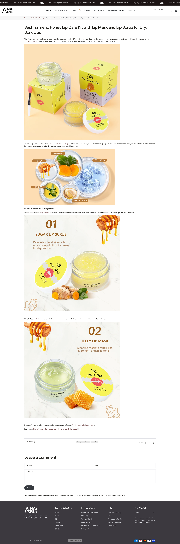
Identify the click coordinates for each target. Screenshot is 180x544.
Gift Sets (58, 529)
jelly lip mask (39, 319)
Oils (56, 519)
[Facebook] (26, 517)
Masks (57, 512)
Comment (31, 471)
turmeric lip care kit (31, 41)
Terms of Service (87, 519)
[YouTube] (46, 517)
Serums (57, 516)
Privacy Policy (86, 522)
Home (26, 18)
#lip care (86, 442)
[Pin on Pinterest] (154, 443)
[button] (158, 9)
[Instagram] (36, 517)
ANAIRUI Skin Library (37, 18)
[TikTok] (41, 517)
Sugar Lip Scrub (45, 213)
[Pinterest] (31, 517)
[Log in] (172, 10)
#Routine (94, 442)
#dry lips (79, 442)
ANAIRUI (39, 541)
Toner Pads (59, 526)
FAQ (109, 516)
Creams (57, 522)
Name (29, 466)
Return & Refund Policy (89, 512)
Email (95, 466)
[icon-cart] (176, 10)
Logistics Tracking (114, 512)
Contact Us (112, 526)
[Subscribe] (153, 513)
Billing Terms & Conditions (90, 526)
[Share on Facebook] (145, 443)
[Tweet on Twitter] (149, 443)
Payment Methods (115, 522)
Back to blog (31, 442)
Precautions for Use (115, 519)
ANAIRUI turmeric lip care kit (82, 425)
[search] (168, 10)
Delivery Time (86, 529)
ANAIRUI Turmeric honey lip (58, 144)
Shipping (84, 516)
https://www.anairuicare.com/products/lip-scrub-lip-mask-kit (56, 429)
